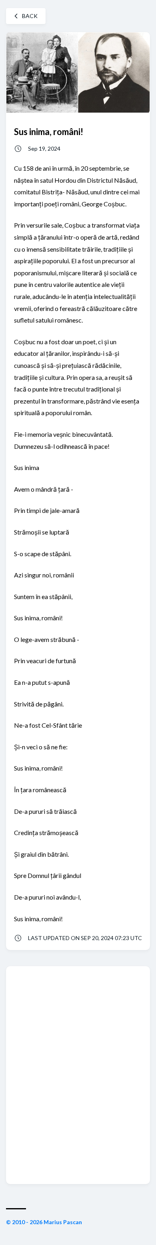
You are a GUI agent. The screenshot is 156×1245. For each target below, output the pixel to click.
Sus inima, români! (48, 131)
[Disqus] (78, 1074)
